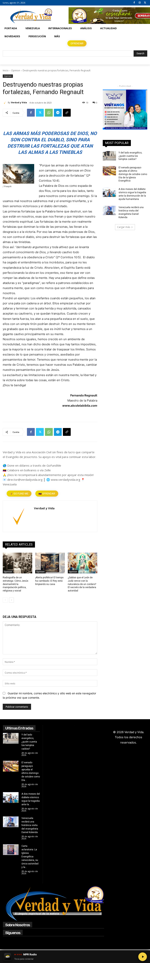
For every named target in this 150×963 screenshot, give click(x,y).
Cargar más (123, 227)
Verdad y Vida (19, 102)
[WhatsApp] (49, 113)
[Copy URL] (67, 113)
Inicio (6, 70)
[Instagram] (139, 3)
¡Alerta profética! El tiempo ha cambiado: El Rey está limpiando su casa (49, 581)
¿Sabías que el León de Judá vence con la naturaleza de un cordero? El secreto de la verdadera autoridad (82, 584)
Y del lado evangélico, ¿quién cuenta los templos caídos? (130, 156)
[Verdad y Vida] (5, 102)
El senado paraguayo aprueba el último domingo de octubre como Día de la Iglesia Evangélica (133, 174)
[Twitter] (145, 3)
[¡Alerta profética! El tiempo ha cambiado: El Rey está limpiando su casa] (50, 563)
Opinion (15, 70)
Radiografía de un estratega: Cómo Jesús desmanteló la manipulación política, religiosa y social (15, 584)
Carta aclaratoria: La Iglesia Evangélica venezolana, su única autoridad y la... (29, 857)
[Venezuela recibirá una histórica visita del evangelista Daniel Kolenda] (109, 210)
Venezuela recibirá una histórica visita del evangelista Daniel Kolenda (29, 825)
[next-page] (11, 600)
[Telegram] (58, 113)
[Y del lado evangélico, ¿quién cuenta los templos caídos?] (109, 155)
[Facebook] (134, 3)
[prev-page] (5, 600)
